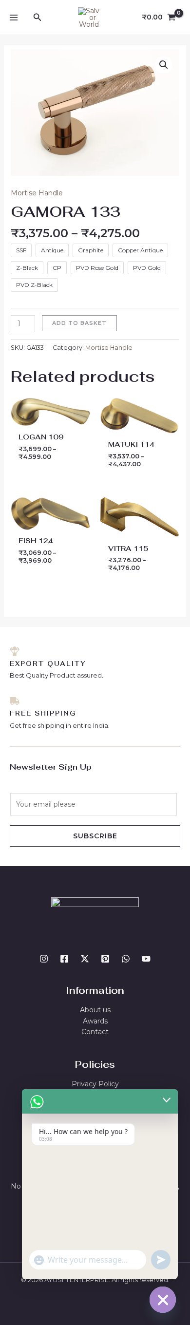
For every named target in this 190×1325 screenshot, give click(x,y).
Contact (95, 1031)
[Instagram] (43, 958)
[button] (37, 17)
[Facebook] (64, 958)
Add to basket (79, 323)
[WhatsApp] (125, 958)
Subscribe (95, 836)
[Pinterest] (105, 958)
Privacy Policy (95, 1083)
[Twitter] (84, 958)
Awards (95, 1021)
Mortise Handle (37, 193)
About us (95, 1009)
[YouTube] (146, 958)
